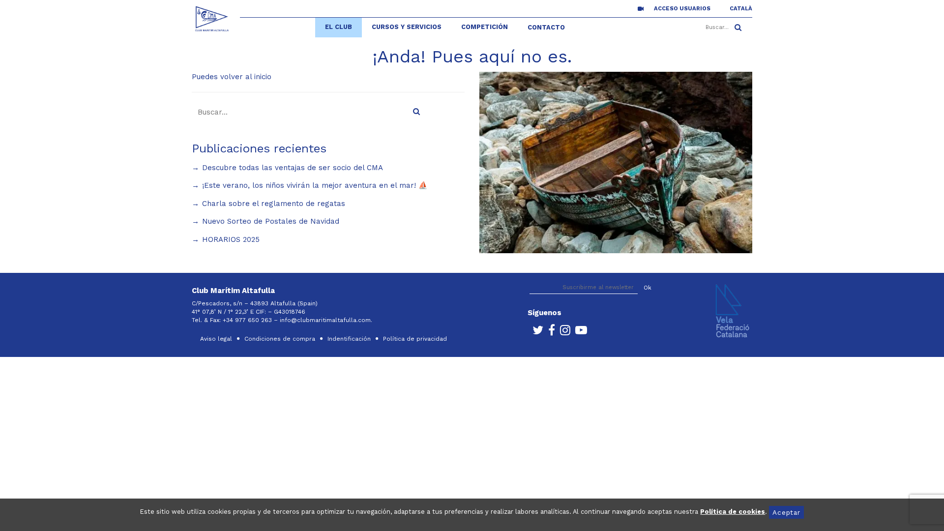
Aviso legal (216, 338)
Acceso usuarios (682, 8)
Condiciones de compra (279, 338)
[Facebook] (549, 332)
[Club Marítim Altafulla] (212, 18)
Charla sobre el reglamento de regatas (273, 203)
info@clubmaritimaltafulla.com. (327, 320)
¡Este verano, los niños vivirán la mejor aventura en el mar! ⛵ (315, 185)
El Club (338, 26)
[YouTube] (578, 332)
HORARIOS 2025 (231, 239)
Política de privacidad (415, 338)
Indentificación (349, 338)
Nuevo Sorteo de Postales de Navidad (270, 221)
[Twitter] (535, 332)
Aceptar (786, 512)
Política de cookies (732, 511)
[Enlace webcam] (641, 8)
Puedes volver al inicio (231, 76)
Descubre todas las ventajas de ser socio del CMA (292, 167)
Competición (484, 26)
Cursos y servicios (407, 26)
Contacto (546, 27)
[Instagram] (562, 332)
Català (741, 8)
